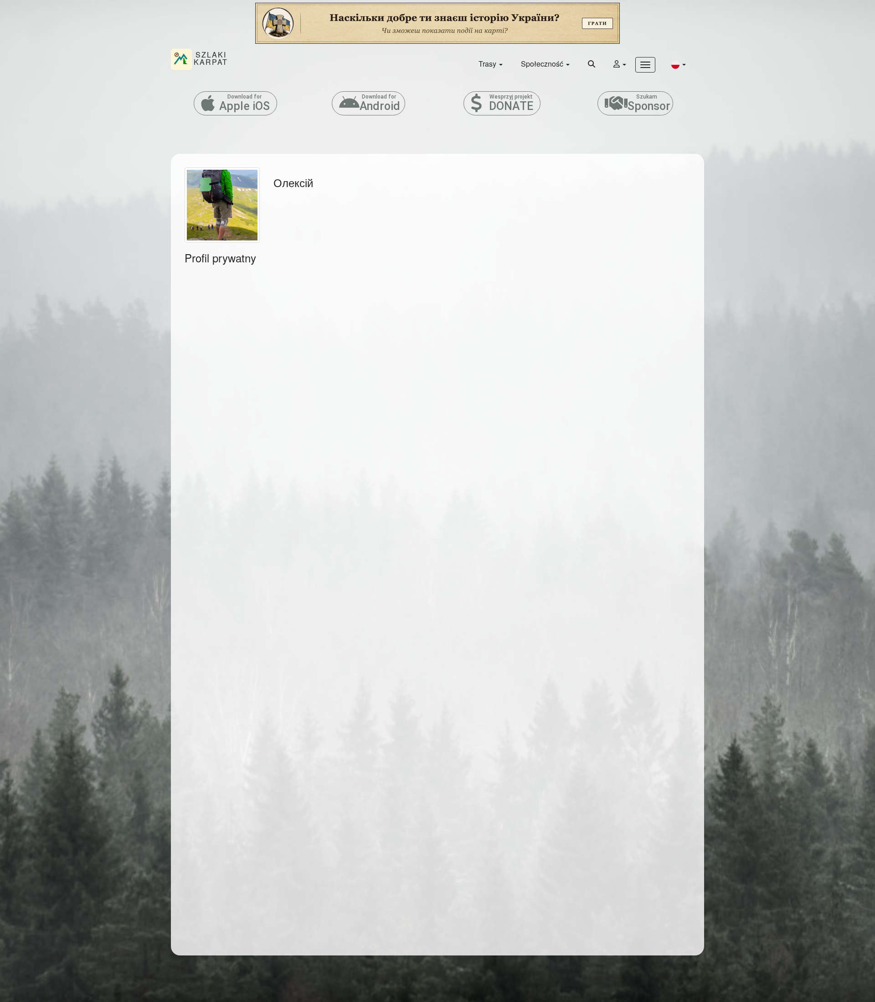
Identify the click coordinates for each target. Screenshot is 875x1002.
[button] (678, 64)
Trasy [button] (488, 63)
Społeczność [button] (543, 63)
